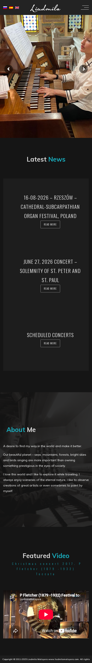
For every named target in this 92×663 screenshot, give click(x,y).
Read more (50, 224)
